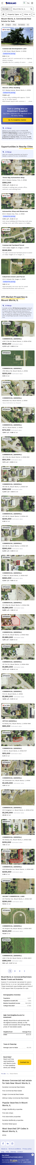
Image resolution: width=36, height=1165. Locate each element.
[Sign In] (31, 3)
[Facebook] (3, 1143)
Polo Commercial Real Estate (12, 1091)
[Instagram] (12, 1143)
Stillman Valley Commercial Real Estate (15, 1098)
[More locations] (27, 24)
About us (4, 1149)
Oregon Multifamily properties (12, 1109)
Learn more (27, 1162)
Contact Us (24, 1062)
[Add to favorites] (31, 29)
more (30, 62)
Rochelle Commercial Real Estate (13, 1087)
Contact (20, 1152)
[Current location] (2, 24)
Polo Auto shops (7, 1113)
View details (17, 45)
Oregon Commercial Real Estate (13, 1094)
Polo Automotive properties (11, 1116)
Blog (2, 1152)
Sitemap (13, 1152)
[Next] (24, 971)
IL (7, 1073)
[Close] (32, 1155)
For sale (3, 1073)
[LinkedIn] (8, 1143)
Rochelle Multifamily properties (12, 1120)
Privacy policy (27, 1149)
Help (7, 1152)
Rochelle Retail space (9, 1124)
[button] (22, 9)
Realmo (11, 3)
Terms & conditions (14, 1149)
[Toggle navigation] (2, 3)
